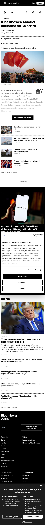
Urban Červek (9, 30)
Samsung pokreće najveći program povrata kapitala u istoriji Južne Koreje (19, 373)
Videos (24, 437)
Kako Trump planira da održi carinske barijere (25, 151)
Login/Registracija (22, 118)
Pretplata (40, 3)
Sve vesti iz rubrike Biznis (9, 172)
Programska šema (28, 440)
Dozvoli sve (22, 276)
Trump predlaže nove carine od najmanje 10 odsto (26, 162)
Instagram (25, 478)
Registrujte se (12, 517)
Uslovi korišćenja (6, 472)
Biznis (5, 299)
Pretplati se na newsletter (31, 427)
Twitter (24, 481)
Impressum (4, 478)
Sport (3, 457)
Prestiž (3, 449)
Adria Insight (5, 466)
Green (3, 455)
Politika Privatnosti (7, 475)
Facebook (25, 475)
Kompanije (4, 336)
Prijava (33, 3)
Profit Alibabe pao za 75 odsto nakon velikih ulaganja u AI (19, 397)
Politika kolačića (6, 481)
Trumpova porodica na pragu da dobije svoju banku (20, 340)
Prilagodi (21, 282)
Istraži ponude (33, 517)
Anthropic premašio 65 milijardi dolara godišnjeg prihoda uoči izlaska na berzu (20, 229)
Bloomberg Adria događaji (31, 443)
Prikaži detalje (33, 270)
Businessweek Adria (8, 460)
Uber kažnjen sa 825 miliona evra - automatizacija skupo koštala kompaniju (21, 360)
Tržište (3, 446)
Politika (3, 443)
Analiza (3, 463)
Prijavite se (28, 522)
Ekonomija (4, 437)
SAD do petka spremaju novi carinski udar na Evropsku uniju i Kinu (29, 139)
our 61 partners (12, 246)
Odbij (22, 288)
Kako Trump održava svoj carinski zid (27, 128)
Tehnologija (5, 452)
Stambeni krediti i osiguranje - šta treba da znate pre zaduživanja (21, 385)
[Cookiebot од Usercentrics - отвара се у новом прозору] (33, 235)
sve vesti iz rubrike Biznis (9, 407)
